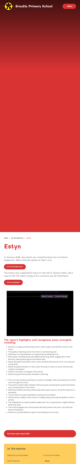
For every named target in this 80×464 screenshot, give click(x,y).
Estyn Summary (13, 282)
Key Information (17, 238)
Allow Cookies (47, 296)
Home (6, 238)
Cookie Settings (61, 296)
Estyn (29, 238)
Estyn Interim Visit (15, 267)
